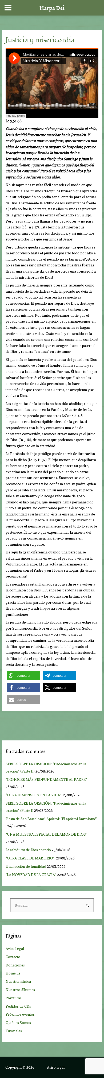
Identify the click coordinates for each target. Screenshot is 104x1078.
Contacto (13, 957)
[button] (23, 675)
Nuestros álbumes (20, 990)
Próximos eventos (20, 1014)
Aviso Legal (15, 948)
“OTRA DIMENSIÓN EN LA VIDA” (34, 795)
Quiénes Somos (18, 1022)
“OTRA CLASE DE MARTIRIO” (30, 858)
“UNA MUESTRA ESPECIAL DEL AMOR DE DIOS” (47, 834)
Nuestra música (18, 981)
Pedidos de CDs (18, 1006)
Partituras (14, 998)
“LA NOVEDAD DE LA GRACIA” (31, 875)
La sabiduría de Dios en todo (28, 850)
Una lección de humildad (26, 866)
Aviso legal (56, 1067)
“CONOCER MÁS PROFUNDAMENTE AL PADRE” (47, 779)
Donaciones (15, 965)
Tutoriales (14, 1031)
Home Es (13, 973)
